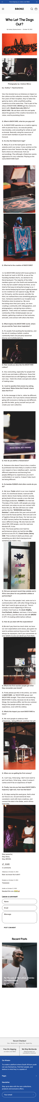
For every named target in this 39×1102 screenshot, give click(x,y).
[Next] (37, 2)
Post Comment (10, 927)
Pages (4, 1076)
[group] (19, 2)
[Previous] (2, 2)
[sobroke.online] (19, 8)
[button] (31, 9)
